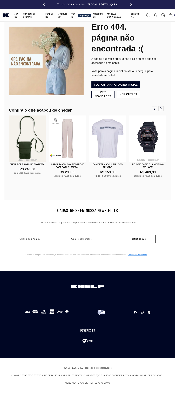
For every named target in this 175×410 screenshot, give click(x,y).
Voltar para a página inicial (116, 84)
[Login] (155, 15)
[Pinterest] (149, 312)
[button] (130, 4)
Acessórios (98, 15)
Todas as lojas (101, 383)
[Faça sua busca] (148, 15)
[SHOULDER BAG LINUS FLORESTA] (27, 138)
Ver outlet (128, 94)
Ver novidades (103, 94)
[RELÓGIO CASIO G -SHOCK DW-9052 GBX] (147, 138)
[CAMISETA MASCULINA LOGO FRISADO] (107, 138)
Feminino (49, 15)
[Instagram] (142, 312)
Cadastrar (139, 239)
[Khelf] (6, 15)
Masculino (62, 15)
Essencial (135, 15)
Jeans (16, 15)
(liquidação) (84, 15)
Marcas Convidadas (114, 15)
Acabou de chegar (29, 15)
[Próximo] (161, 108)
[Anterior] (154, 108)
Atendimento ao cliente (78, 383)
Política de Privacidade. (137, 255)
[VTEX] (87, 341)
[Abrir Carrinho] (170, 15)
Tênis (73, 15)
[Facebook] (135, 312)
